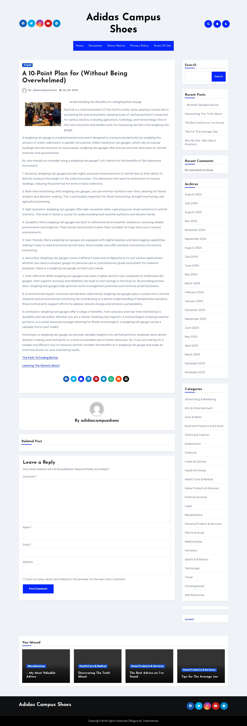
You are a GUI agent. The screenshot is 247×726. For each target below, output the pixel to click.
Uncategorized (194, 586)
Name (27, 527)
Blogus (134, 720)
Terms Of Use (162, 45)
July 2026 (191, 203)
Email (27, 544)
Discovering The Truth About (203, 113)
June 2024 (192, 265)
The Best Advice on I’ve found (204, 122)
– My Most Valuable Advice (202, 105)
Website (28, 562)
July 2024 (191, 256)
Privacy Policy (139, 45)
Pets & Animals (194, 532)
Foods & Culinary (196, 461)
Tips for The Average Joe (201, 131)
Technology (192, 568)
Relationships (193, 541)
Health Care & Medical (199, 479)
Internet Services (196, 497)
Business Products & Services (204, 426)
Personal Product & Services (203, 523)
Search (191, 65)
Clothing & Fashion (197, 435)
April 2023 (191, 345)
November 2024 (195, 230)
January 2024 (194, 301)
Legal (188, 506)
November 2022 (195, 372)
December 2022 (195, 363)
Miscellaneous (194, 515)
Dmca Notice (116, 45)
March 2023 (192, 354)
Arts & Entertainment (199, 408)
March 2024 (192, 283)
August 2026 (193, 194)
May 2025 (191, 221)
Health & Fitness (195, 470)
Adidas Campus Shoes (45, 704)
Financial (191, 452)
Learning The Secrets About (41, 365)
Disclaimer (95, 45)
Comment (30, 476)
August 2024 (193, 247)
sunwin (189, 619)
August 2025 (193, 212)
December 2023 (195, 310)
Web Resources (194, 595)
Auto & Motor (193, 417)
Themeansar (150, 720)
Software (191, 550)
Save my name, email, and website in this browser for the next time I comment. (76, 579)
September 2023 (195, 319)
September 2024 (196, 238)
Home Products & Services (202, 488)
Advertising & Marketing (200, 399)
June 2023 (192, 327)
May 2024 (191, 274)
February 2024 (194, 292)
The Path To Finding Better (40, 357)
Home (80, 45)
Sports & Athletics (197, 559)
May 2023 (191, 336)
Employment (193, 443)
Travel (27, 65)
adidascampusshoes (45, 90)
